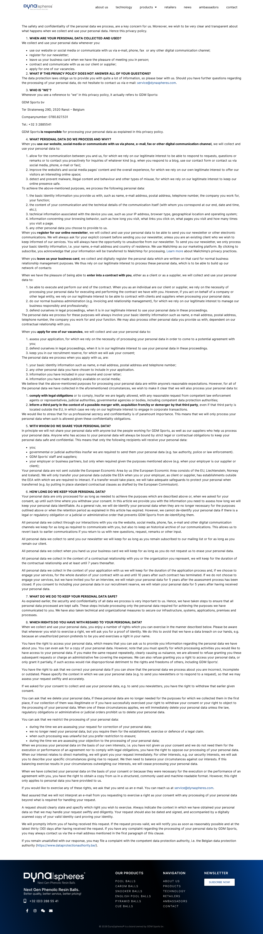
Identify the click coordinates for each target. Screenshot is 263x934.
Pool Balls (125, 881)
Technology (124, 7)
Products (146, 7)
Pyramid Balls (128, 901)
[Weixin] (42, 910)
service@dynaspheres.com (156, 83)
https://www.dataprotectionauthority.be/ (66, 845)
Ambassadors (209, 7)
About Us (101, 7)
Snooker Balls (128, 891)
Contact (231, 7)
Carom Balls (126, 886)
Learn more (175, 251)
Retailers (170, 7)
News (187, 7)
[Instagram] (35, 910)
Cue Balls (124, 906)
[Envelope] (50, 910)
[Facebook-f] (27, 910)
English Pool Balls (133, 896)
